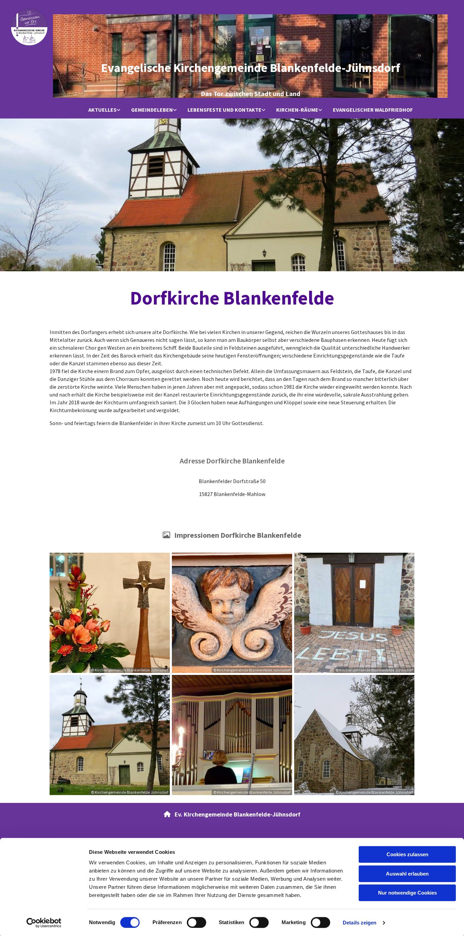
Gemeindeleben (152, 109)
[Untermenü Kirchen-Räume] (320, 110)
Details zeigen (359, 922)
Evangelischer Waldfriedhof (373, 109)
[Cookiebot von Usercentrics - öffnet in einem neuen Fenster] (44, 923)
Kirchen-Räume (297, 109)
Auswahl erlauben (407, 874)
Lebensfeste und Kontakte (225, 109)
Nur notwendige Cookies (407, 893)
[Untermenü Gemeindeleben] (175, 110)
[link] (104, 110)
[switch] (196, 922)
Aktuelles (102, 109)
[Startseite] (29, 27)
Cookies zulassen (407, 854)
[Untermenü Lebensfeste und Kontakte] (263, 110)
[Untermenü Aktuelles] (118, 110)
